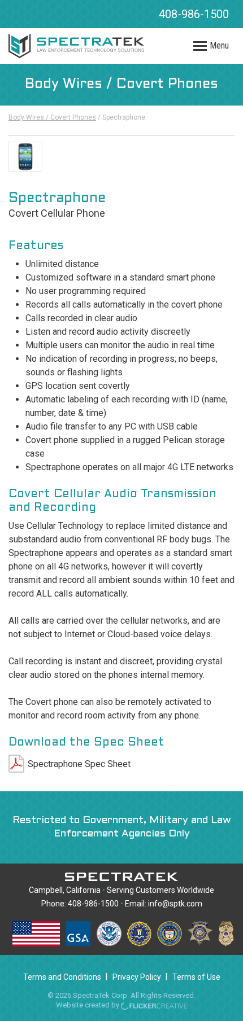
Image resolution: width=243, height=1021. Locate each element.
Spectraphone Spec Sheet (79, 764)
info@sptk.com (175, 903)
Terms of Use (196, 976)
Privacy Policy (136, 976)
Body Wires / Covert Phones (52, 117)
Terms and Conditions (62, 976)
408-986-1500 (194, 14)
